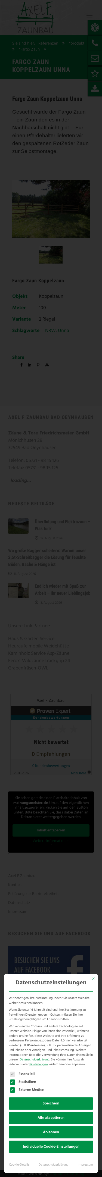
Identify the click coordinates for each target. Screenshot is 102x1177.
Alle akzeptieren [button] (51, 1118)
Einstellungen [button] (38, 1064)
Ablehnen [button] (51, 1132)
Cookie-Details (19, 1164)
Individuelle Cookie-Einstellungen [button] (51, 1147)
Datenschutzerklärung (35, 1059)
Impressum (85, 1164)
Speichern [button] (51, 1103)
